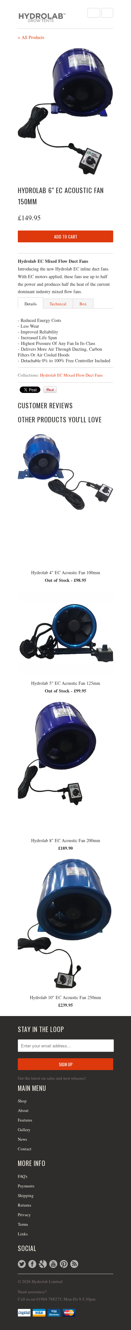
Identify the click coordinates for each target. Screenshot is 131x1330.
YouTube (53, 1264)
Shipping (26, 1195)
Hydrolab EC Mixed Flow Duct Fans (71, 375)
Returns (24, 1205)
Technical (58, 304)
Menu (93, 13)
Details (30, 304)
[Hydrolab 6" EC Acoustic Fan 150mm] (65, 112)
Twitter (22, 1264)
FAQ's (22, 1176)
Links (23, 1234)
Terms (23, 1224)
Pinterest (64, 1264)
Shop (22, 1101)
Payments (26, 1186)
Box (83, 304)
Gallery (24, 1129)
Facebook (32, 1264)
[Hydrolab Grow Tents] (49, 14)
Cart (107, 13)
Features (25, 1120)
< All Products (31, 37)
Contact (24, 1149)
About (23, 1110)
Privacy (24, 1214)
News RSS (74, 1264)
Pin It (50, 390)
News (22, 1139)
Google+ (43, 1264)
